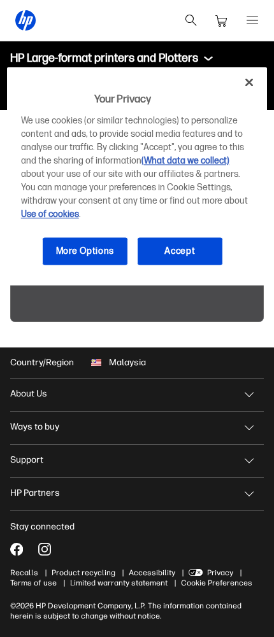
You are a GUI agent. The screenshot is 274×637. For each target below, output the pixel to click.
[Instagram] (44, 549)
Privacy (220, 572)
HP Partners (35, 492)
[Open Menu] (252, 20)
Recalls (24, 572)
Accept (179, 251)
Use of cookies (50, 214)
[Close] (249, 83)
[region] (137, 176)
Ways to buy (34, 426)
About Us (28, 393)
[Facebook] (16, 549)
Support (26, 459)
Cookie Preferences (216, 582)
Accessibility (152, 572)
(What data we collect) (185, 160)
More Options (85, 251)
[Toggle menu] (208, 58)
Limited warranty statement (119, 582)
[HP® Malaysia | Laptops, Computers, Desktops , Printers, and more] (25, 20)
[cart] (221, 20)
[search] (191, 20)
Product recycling (83, 572)
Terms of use (33, 582)
